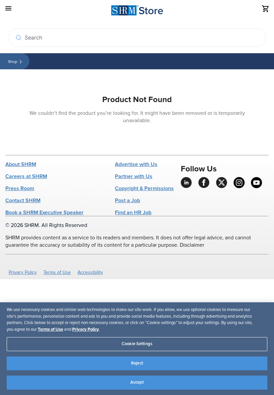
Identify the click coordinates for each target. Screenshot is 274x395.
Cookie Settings (137, 343)
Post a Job (127, 200)
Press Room (19, 188)
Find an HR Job (133, 212)
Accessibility (90, 272)
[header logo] (137, 11)
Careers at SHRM (26, 176)
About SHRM (20, 164)
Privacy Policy (23, 272)
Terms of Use (57, 272)
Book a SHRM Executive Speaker (44, 212)
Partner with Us (133, 176)
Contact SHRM (22, 200)
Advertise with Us (136, 164)
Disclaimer (192, 245)
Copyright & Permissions (144, 188)
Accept (137, 382)
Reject (137, 363)
